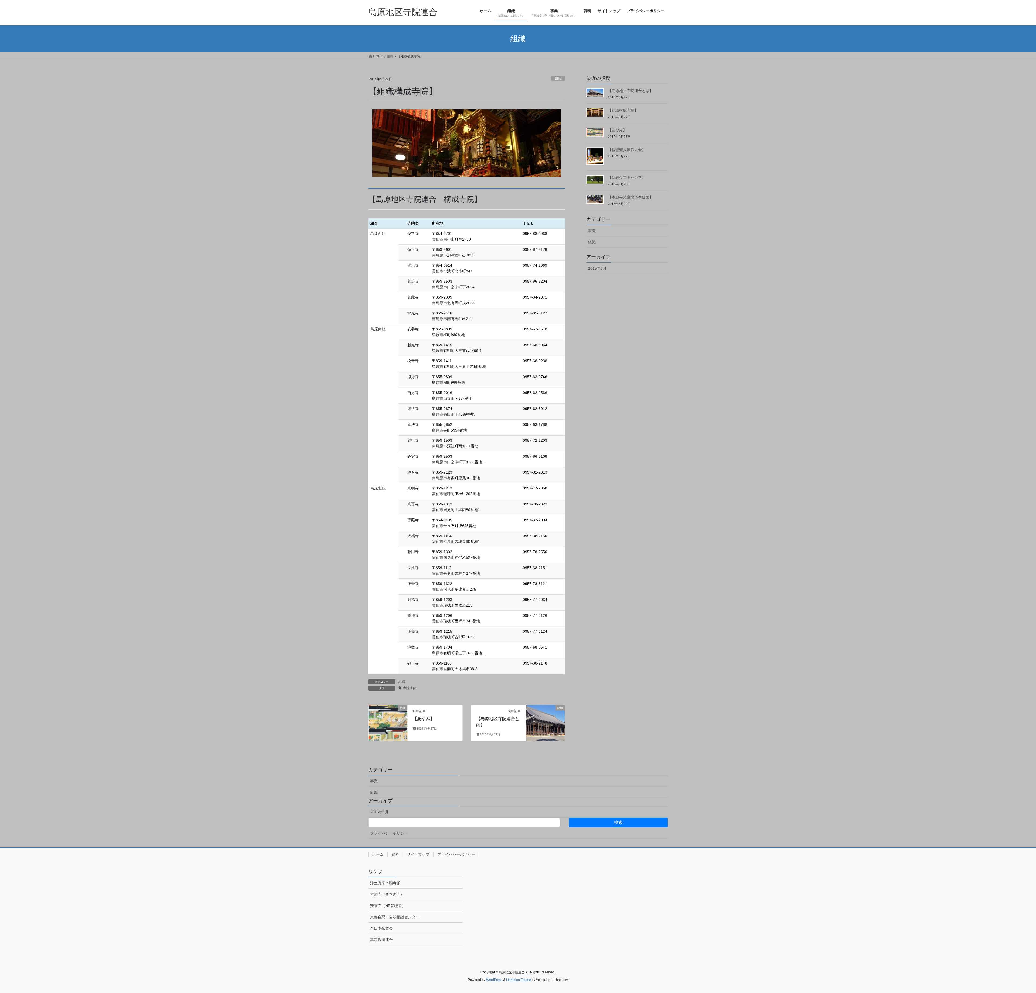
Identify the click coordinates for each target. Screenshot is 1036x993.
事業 (592, 230)
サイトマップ (418, 854)
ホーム (378, 854)
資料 (395, 854)
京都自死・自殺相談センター (394, 917)
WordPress (494, 980)
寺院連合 (409, 688)
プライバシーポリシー (389, 833)
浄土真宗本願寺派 (385, 883)
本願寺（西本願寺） (387, 894)
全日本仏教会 (381, 928)
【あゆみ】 (423, 718)
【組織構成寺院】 (623, 110)
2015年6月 (597, 268)
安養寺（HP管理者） (387, 905)
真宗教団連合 (381, 939)
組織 (558, 78)
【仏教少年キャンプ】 (627, 177)
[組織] (388, 714)
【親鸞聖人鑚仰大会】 (627, 150)
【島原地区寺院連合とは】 (630, 90)
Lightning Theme (518, 980)
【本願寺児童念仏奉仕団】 (630, 197)
